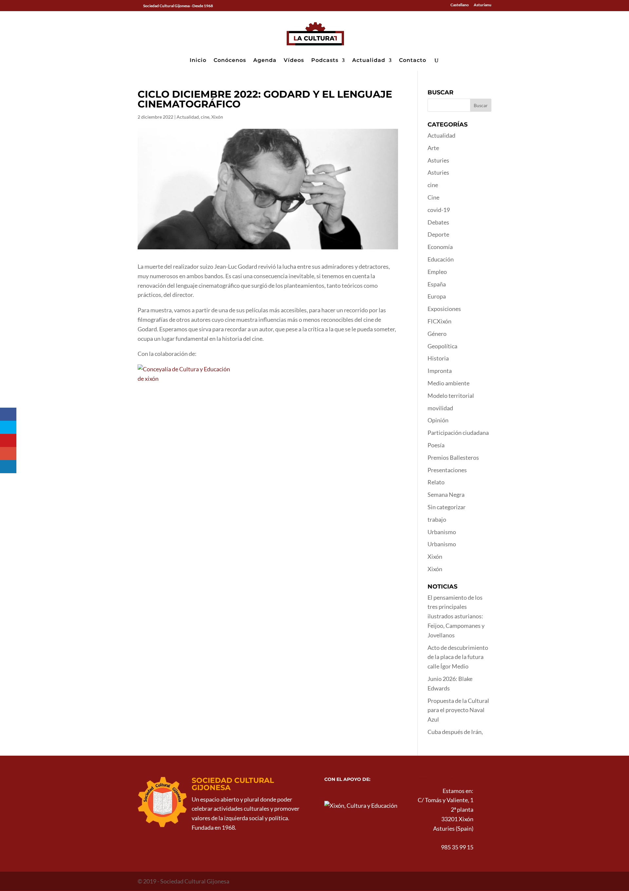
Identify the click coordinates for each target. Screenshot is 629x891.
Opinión (438, 420)
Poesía (436, 445)
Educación (441, 259)
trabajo (437, 519)
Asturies (438, 160)
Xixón (217, 117)
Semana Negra (446, 494)
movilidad (440, 408)
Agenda (264, 60)
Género (437, 333)
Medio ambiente (448, 383)
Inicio (198, 60)
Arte (433, 147)
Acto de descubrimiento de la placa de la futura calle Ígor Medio (458, 657)
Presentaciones (447, 470)
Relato (436, 482)
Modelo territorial (451, 395)
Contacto (412, 60)
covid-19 (439, 209)
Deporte (438, 234)
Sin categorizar (447, 507)
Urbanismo (442, 531)
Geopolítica (442, 346)
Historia (438, 358)
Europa (437, 296)
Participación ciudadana (458, 432)
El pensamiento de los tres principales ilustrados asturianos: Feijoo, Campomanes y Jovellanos (456, 616)
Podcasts (324, 60)
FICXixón (439, 321)
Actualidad (368, 60)
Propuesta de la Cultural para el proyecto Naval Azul (458, 710)
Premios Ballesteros (453, 457)
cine (205, 117)
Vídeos (294, 60)
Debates (438, 222)
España (437, 284)
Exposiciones (444, 308)
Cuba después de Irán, (455, 731)
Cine (433, 197)
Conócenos (230, 60)
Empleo (437, 271)
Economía (440, 246)
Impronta (440, 370)
